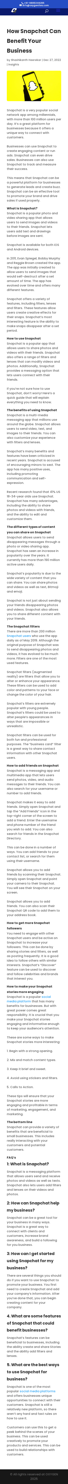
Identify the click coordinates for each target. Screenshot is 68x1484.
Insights (13, 64)
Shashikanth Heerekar (26, 60)
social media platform (29, 999)
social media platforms (37, 1391)
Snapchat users (19, 636)
